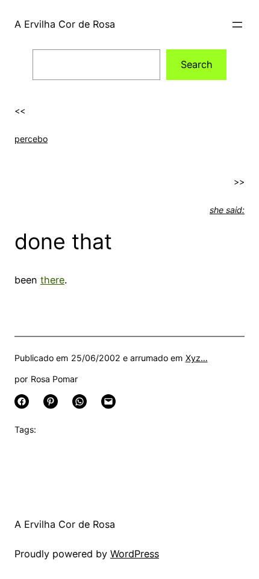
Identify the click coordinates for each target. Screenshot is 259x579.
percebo (31, 139)
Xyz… (197, 358)
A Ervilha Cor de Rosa (64, 24)
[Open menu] (237, 24)
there (52, 280)
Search (197, 64)
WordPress (134, 554)
